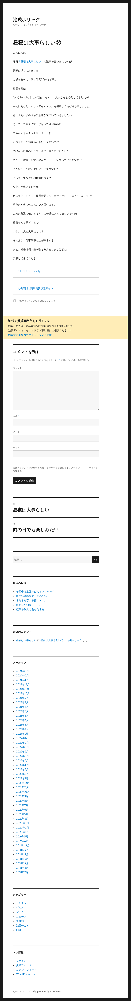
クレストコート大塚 (29, 271)
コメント (17, 368)
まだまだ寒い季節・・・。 (31, 600)
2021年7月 (22, 805)
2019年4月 (22, 841)
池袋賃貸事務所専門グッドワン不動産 (30, 334)
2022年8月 (22, 747)
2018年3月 (22, 867)
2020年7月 (22, 823)
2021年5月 (22, 814)
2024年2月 (22, 675)
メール (17, 432)
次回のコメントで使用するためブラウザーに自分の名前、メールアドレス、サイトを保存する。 (55, 469)
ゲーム (20, 912)
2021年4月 (22, 818)
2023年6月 (22, 711)
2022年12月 (23, 738)
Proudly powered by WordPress (45, 991)
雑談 (18, 930)
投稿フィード (23, 965)
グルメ (20, 907)
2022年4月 (22, 765)
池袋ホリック (26, 19)
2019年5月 (22, 836)
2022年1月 (22, 778)
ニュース (21, 916)
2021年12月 (22, 782)
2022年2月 (22, 773)
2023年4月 (22, 720)
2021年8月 (22, 800)
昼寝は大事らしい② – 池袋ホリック (61, 640)
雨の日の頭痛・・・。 (29, 604)
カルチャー (22, 903)
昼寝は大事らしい (26, 640)
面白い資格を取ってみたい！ (32, 596)
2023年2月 (22, 729)
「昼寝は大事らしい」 (31, 61)
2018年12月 (23, 845)
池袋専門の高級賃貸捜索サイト (35, 288)
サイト (16, 447)
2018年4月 (22, 863)
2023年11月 (22, 688)
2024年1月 (22, 680)
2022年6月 (22, 756)
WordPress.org (25, 974)
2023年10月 (23, 693)
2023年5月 (22, 715)
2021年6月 (22, 809)
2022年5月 (22, 760)
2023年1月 (22, 733)
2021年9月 (22, 796)
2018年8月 (22, 854)
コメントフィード (26, 969)
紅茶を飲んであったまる (30, 609)
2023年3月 (22, 724)
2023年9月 (22, 697)
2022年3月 (22, 769)
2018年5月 (22, 858)
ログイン (21, 960)
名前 (16, 416)
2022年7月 (22, 751)
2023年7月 (22, 706)
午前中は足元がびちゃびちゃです (35, 591)
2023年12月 (23, 684)
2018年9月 (22, 849)
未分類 (52, 300)
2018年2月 (22, 872)
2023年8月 (22, 702)
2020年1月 (22, 832)
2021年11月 (22, 787)
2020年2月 (22, 827)
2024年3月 (22, 671)
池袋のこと (22, 925)
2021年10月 (23, 791)
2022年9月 (22, 742)
